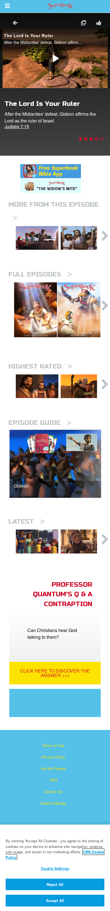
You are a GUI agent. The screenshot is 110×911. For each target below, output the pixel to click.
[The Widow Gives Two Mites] (82, 541)
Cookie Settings (53, 803)
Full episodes (40, 274)
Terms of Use (53, 745)
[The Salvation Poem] (37, 541)
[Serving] (37, 386)
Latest (26, 521)
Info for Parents (53, 768)
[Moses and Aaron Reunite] (82, 386)
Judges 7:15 (17, 126)
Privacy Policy (53, 757)
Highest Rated (40, 366)
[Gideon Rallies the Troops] (82, 238)
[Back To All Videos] (13, 23)
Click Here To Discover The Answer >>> (55, 672)
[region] (55, 868)
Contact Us (53, 791)
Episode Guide (39, 423)
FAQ (53, 780)
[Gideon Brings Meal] (37, 238)
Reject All (55, 884)
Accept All (55, 900)
